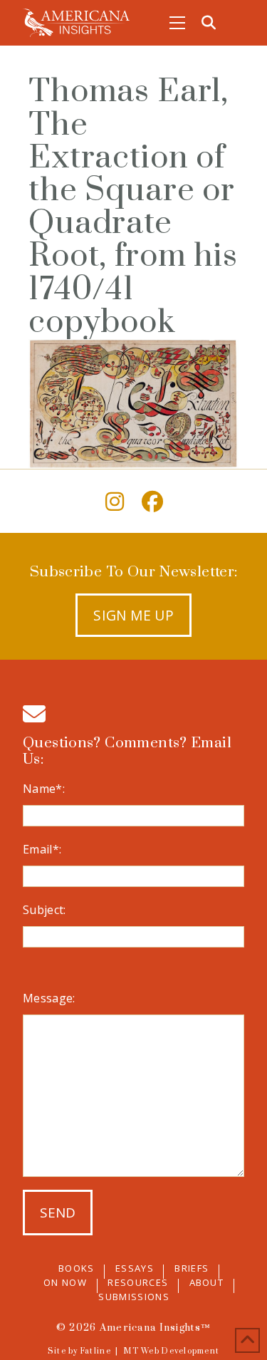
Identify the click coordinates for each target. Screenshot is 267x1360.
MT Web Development (171, 1351)
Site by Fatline (79, 1351)
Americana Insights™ (155, 1328)
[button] (177, 22)
